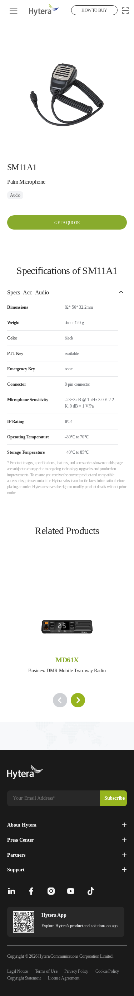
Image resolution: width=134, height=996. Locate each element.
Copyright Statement (24, 978)
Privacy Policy (76, 971)
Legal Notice (17, 971)
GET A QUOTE (66, 222)
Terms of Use (46, 971)
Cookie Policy (107, 971)
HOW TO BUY (94, 10)
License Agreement (63, 978)
